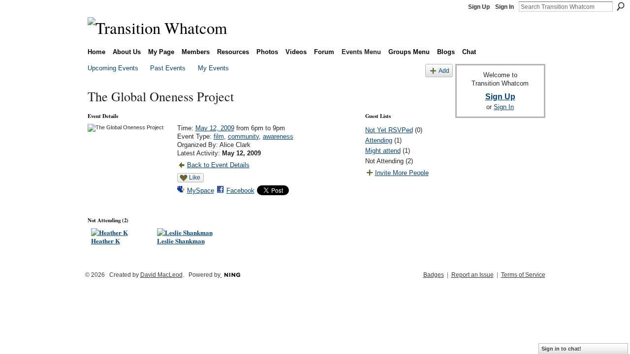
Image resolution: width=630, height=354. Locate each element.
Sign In (504, 6)
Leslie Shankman (181, 240)
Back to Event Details (218, 165)
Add (444, 70)
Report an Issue (472, 274)
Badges (433, 274)
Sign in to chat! (561, 349)
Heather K (105, 240)
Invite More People (402, 173)
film (219, 136)
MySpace (200, 190)
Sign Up (479, 6)
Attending (378, 140)
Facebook (240, 190)
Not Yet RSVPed (389, 130)
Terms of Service (523, 274)
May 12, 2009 (214, 128)
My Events (213, 68)
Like (194, 177)
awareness (278, 136)
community (243, 136)
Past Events (168, 68)
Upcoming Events (113, 68)
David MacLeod (161, 274)
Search (621, 6)
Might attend (383, 150)
